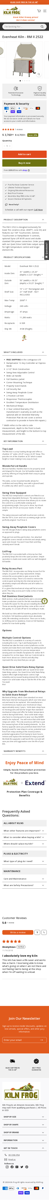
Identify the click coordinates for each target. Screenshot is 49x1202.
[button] (8, 129)
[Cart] (39, 11)
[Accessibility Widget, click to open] (45, 601)
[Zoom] (38, 74)
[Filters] (37, 932)
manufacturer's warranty (17, 412)
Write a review (18, 932)
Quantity (7, 140)
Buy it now (24, 162)
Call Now (38, 209)
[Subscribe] (42, 1040)
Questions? (46, 249)
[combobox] (24, 26)
